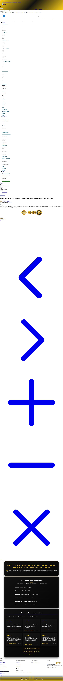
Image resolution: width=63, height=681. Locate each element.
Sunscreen (3, 148)
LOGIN (36, 9)
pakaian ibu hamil (5, 71)
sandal (3, 45)
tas (2, 27)
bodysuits (3, 38)
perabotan (3, 113)
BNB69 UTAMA (2, 673)
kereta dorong (4, 86)
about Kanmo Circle (11, 12)
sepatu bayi (3, 42)
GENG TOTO (2, 675)
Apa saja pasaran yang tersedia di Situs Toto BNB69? (24, 597)
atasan (3, 50)
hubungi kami (18, 662)
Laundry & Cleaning (4, 161)
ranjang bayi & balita (5, 111)
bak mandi (4, 168)
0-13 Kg (3, 95)
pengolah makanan (5, 132)
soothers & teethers (5, 121)
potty (3, 166)
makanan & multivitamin (6, 134)
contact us (40, 12)
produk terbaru (4, 24)
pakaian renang (4, 59)
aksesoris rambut (4, 30)
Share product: (2, 219)
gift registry (19, 2)
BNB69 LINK (2, 664)
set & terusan (3, 35)
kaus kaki (3, 46)
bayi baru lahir (4, 88)
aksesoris (3, 57)
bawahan (3, 51)
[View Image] (0, 559)
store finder (31, 12)
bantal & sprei (4, 109)
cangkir (3, 127)
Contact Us (49, 8)
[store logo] (7, 11)
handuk (3, 170)
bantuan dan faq (18, 664)
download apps (9, 2)
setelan (3, 54)
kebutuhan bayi (4, 32)
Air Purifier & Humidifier (5, 164)
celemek (3, 123)
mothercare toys (4, 178)
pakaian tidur (3, 34)
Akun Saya (1, 182)
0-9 (60, 16)
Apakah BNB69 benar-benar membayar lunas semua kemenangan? (26, 601)
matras (3, 115)
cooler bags (3, 140)
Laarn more (10, 202)
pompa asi (3, 137)
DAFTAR (40, 9)
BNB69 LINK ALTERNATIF (4, 671)
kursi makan (4, 142)
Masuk (1, 183)
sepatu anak (3, 43)
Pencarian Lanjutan (3, 186)
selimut (3, 107)
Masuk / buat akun (4, 192)
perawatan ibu (4, 156)
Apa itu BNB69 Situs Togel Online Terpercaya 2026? (23, 587)
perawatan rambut (4, 151)
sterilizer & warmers (5, 119)
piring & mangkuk (4, 128)
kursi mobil (4, 93)
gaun (2, 53)
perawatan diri (4, 154)
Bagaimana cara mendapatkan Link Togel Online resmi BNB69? (25, 604)
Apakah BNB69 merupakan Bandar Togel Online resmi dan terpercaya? (27, 594)
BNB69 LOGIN (2, 662)
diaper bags (4, 102)
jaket (2, 67)
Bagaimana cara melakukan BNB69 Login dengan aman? (24, 590)
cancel (1, 187)
